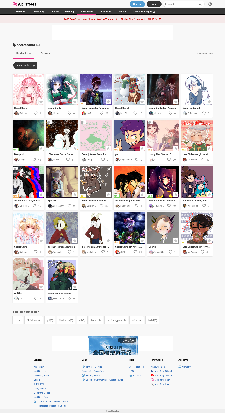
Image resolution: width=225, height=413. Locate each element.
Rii (155, 159)
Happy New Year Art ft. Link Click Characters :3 (164, 154)
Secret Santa (20, 107)
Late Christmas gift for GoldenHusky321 (198, 154)
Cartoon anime (93, 205)
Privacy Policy (93, 375)
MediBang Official (163, 371)
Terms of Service (94, 366)
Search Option (206, 53)
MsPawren (192, 159)
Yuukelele (57, 251)
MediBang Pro (40, 371)
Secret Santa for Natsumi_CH (96, 107)
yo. (116, 154)
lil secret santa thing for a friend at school (97, 246)
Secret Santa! (122, 107)
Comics (122, 11)
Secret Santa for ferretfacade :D (97, 200)
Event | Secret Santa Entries (96, 154)
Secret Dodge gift (191, 107)
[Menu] (210, 4)
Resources (105, 11)
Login (154, 4)
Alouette (158, 113)
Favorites (34, 65)
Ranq (89, 159)
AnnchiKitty (159, 251)
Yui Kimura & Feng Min (195, 200)
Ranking (69, 11)
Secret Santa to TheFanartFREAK (164, 200)
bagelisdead (126, 159)
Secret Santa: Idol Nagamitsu (164, 107)
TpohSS (52, 200)
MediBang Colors (42, 392)
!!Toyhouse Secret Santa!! (61, 154)
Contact (137, 375)
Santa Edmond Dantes (59, 292)
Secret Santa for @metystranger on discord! (29, 200)
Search (200, 4)
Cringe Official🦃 (27, 159)
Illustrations (86, 11)
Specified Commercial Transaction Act (104, 379)
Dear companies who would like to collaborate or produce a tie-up (53, 403)
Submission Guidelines (93, 371)
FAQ (131, 371)
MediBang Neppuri (145, 11)
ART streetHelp (136, 366)
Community (38, 11)
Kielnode (23, 113)
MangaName (40, 388)
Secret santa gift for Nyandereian (130, 200)
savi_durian (58, 298)
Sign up (137, 4)
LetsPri (37, 379)
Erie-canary (58, 205)
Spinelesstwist (194, 113)
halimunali (125, 205)
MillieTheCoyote (127, 113)
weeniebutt (193, 205)
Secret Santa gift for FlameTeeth (130, 246)
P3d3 (21, 298)
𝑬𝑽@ (89, 113)
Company (186, 366)
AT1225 (18, 292)
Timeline (20, 11)
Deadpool (19, 154)
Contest (55, 11)
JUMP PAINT (40, 384)
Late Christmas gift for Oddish (198, 246)
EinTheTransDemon (62, 159)
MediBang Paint (41, 375)
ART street (39, 366)
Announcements (159, 366)
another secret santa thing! (61, 246)
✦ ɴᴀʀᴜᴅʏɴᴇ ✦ (160, 205)
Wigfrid (152, 246)
